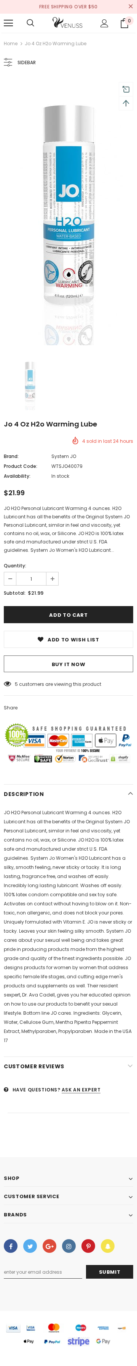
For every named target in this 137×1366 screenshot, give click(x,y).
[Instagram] (69, 1246)
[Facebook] (11, 1246)
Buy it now (69, 664)
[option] (68, 212)
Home (11, 43)
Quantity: (15, 565)
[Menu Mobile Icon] (8, 23)
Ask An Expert (81, 1089)
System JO (63, 456)
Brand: (11, 456)
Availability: (17, 476)
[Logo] (68, 23)
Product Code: (20, 466)
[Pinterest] (88, 1246)
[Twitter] (30, 1246)
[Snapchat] (108, 1246)
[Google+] (49, 1246)
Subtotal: (14, 593)
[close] (130, 7)
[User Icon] (104, 23)
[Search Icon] (30, 23)
